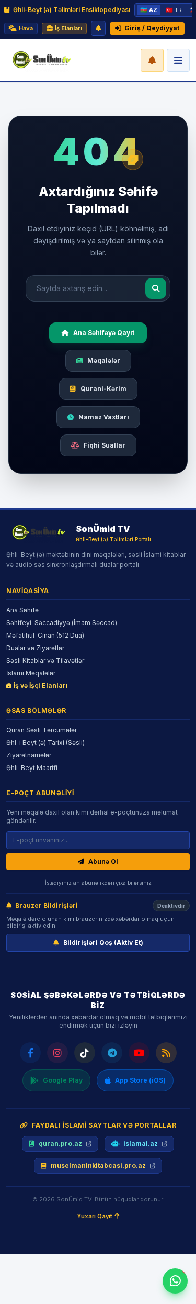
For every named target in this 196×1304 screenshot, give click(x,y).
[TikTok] (84, 1052)
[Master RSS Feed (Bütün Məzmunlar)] (166, 1052)
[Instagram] (57, 1052)
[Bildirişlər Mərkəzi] (152, 60)
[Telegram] (111, 1052)
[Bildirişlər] (98, 28)
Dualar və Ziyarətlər (35, 648)
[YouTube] (139, 1052)
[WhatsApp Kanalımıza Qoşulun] (175, 1281)
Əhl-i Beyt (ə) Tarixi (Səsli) (45, 742)
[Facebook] (30, 1052)
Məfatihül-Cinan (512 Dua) (45, 635)
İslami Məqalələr (30, 673)
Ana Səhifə (22, 610)
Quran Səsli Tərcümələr (41, 730)
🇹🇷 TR (174, 10)
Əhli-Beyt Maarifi (31, 768)
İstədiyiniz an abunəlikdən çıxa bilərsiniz (98, 882)
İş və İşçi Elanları (41, 685)
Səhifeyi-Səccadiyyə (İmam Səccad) (61, 623)
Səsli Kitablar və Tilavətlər (45, 660)
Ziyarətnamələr (28, 755)
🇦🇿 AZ (148, 10)
